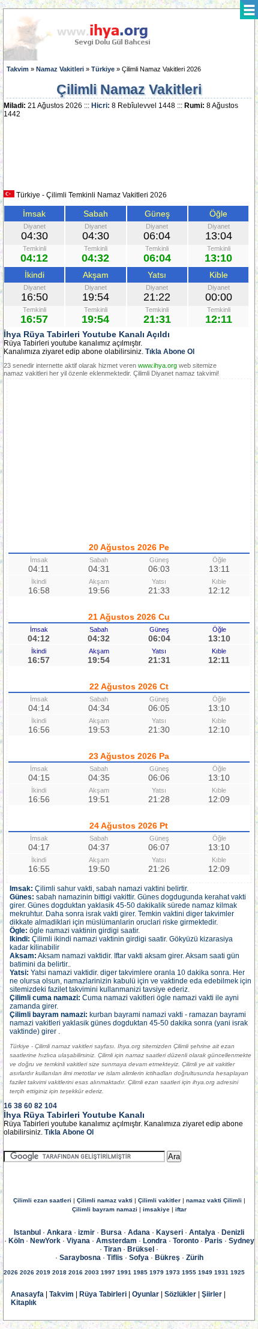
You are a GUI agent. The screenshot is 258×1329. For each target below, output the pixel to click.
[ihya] (88, 58)
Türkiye (103, 69)
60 (28, 1106)
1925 (237, 1272)
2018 (59, 1272)
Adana (139, 1232)
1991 (124, 1272)
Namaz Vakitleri (60, 69)
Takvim (18, 69)
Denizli (232, 1232)
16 (8, 1106)
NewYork (45, 1241)
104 (50, 1106)
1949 (205, 1272)
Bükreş (167, 1257)
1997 (108, 1272)
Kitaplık (24, 1302)
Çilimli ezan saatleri (42, 1200)
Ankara (59, 1232)
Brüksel (140, 1249)
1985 (140, 1272)
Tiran (112, 1249)
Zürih (194, 1257)
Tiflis (115, 1257)
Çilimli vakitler (159, 1200)
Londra (155, 1241)
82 (38, 1106)
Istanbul (27, 1232)
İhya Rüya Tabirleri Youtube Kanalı (74, 1115)
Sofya (139, 1257)
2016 (75, 1272)
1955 (189, 1272)
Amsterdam (116, 1241)
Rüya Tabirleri (103, 1294)
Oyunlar (145, 1294)
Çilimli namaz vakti (105, 1200)
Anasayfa (27, 1294)
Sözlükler (180, 1294)
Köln (16, 1241)
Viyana (78, 1241)
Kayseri (169, 1232)
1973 (173, 1272)
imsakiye (156, 1209)
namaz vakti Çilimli (214, 1200)
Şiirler (212, 1294)
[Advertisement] (129, 158)
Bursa (111, 1232)
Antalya (202, 1232)
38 (18, 1106)
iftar (181, 1209)
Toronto (186, 1241)
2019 (43, 1272)
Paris (214, 1241)
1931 (221, 1272)
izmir (86, 1232)
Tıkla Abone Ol (169, 351)
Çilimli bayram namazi (104, 1209)
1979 (156, 1272)
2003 (92, 1272)
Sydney (241, 1241)
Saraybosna (80, 1257)
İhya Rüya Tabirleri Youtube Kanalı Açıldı (87, 334)
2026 (11, 1272)
